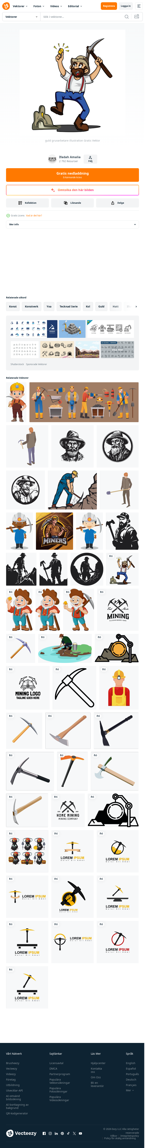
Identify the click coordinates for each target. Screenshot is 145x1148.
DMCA (52, 1068)
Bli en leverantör (95, 1084)
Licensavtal (55, 1063)
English (128, 1063)
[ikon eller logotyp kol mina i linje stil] (117, 648)
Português (129, 1074)
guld (101, 306)
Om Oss (94, 1077)
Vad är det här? (34, 215)
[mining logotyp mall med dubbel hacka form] (68, 810)
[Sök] (126, 16)
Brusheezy (12, 1063)
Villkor (110, 1135)
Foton (37, 6)
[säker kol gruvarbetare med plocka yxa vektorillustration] (72, 490)
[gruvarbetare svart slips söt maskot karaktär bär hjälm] (27, 851)
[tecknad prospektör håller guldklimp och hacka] (78, 610)
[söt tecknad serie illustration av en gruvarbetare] (89, 531)
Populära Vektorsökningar (59, 1081)
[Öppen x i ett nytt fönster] (74, 1133)
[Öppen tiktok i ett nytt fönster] (68, 1133)
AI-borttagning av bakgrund (17, 1106)
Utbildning (13, 1085)
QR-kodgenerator (17, 1113)
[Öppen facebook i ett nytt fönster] (44, 1133)
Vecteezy (11, 1068)
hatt (116, 306)
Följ (90, 161)
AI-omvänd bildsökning (13, 1097)
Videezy (11, 1074)
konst (13, 306)
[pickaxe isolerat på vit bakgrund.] (20, 648)
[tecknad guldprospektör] (47, 610)
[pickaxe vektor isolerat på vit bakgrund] (24, 731)
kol (88, 306)
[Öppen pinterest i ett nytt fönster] (62, 1133)
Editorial (73, 6)
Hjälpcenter (96, 1063)
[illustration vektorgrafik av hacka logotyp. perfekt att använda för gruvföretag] (72, 851)
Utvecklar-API (14, 1090)
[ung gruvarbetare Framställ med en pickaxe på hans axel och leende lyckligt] (16, 402)
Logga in (126, 6)
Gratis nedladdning (72, 175)
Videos (54, 6)
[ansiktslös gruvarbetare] (119, 688)
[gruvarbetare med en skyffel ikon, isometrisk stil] (119, 490)
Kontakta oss (94, 1070)
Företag (11, 1079)
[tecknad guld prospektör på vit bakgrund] (19, 610)
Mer (125, 1090)
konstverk (31, 306)
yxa (49, 306)
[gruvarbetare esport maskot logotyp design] (54, 531)
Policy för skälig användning (117, 1138)
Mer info (14, 224)
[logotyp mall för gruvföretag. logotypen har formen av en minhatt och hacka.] (28, 688)
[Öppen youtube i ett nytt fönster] (80, 1133)
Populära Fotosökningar (57, 1089)
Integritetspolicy (127, 1135)
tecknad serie (69, 306)
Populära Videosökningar (58, 1098)
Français (128, 1085)
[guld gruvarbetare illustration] (122, 569)
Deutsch (128, 1079)
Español (128, 1068)
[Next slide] (130, 306)
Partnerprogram (59, 1074)
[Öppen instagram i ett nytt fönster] (50, 1133)
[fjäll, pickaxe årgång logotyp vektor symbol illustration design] (118, 610)
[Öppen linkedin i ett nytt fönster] (56, 1133)
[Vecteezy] (6, 6)
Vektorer (18, 6)
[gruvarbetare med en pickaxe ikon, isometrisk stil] (27, 446)
